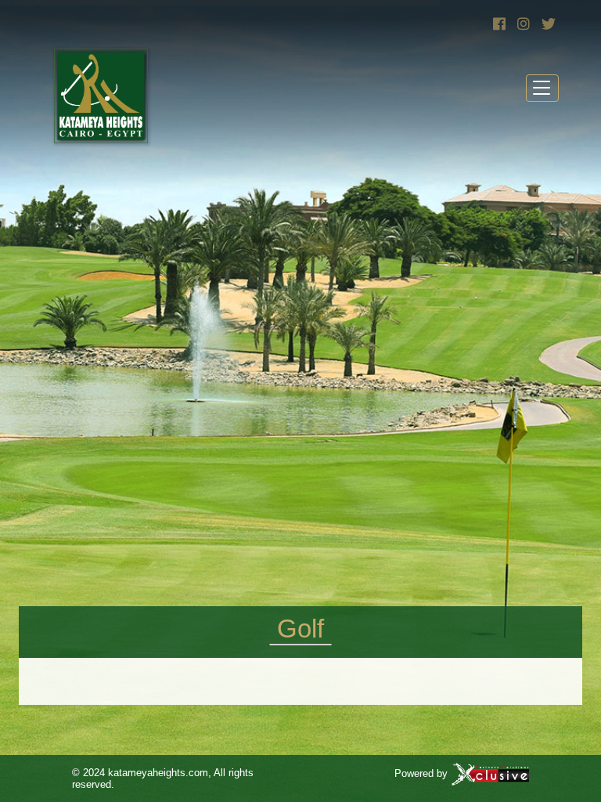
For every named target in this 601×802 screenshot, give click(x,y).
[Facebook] (497, 24)
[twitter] (546, 24)
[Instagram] (522, 24)
